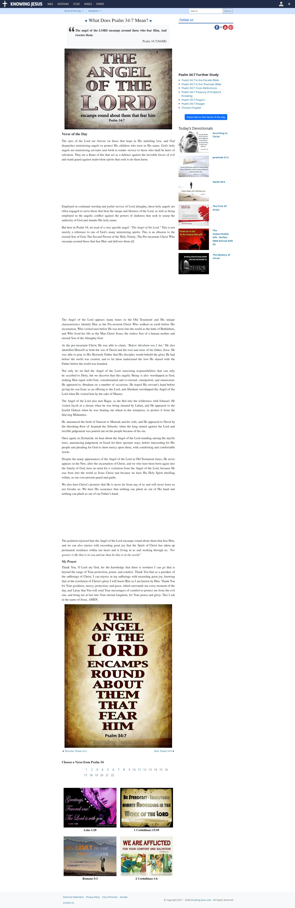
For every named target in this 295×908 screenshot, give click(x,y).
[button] (281, 4)
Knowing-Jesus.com (201, 899)
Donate (123, 897)
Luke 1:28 (90, 830)
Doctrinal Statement (73, 897)
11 (139, 769)
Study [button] (76, 4)
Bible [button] (50, 4)
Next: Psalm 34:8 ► (164, 751)
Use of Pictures (110, 897)
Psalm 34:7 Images (193, 103)
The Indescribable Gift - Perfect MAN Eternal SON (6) (223, 237)
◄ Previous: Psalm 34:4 (74, 751)
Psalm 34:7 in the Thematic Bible (201, 84)
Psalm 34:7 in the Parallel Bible (200, 80)
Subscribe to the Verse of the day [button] (206, 117)
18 (90, 775)
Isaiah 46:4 (219, 181)
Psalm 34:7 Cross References (199, 88)
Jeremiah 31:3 (221, 157)
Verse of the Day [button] (73, 10)
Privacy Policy (93, 897)
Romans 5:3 (90, 878)
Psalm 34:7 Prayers (193, 100)
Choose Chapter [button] (191, 107)
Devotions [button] (63, 4)
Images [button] (88, 4)
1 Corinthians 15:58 (146, 830)
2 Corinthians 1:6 (147, 878)
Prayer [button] (100, 4)
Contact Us (68, 902)
